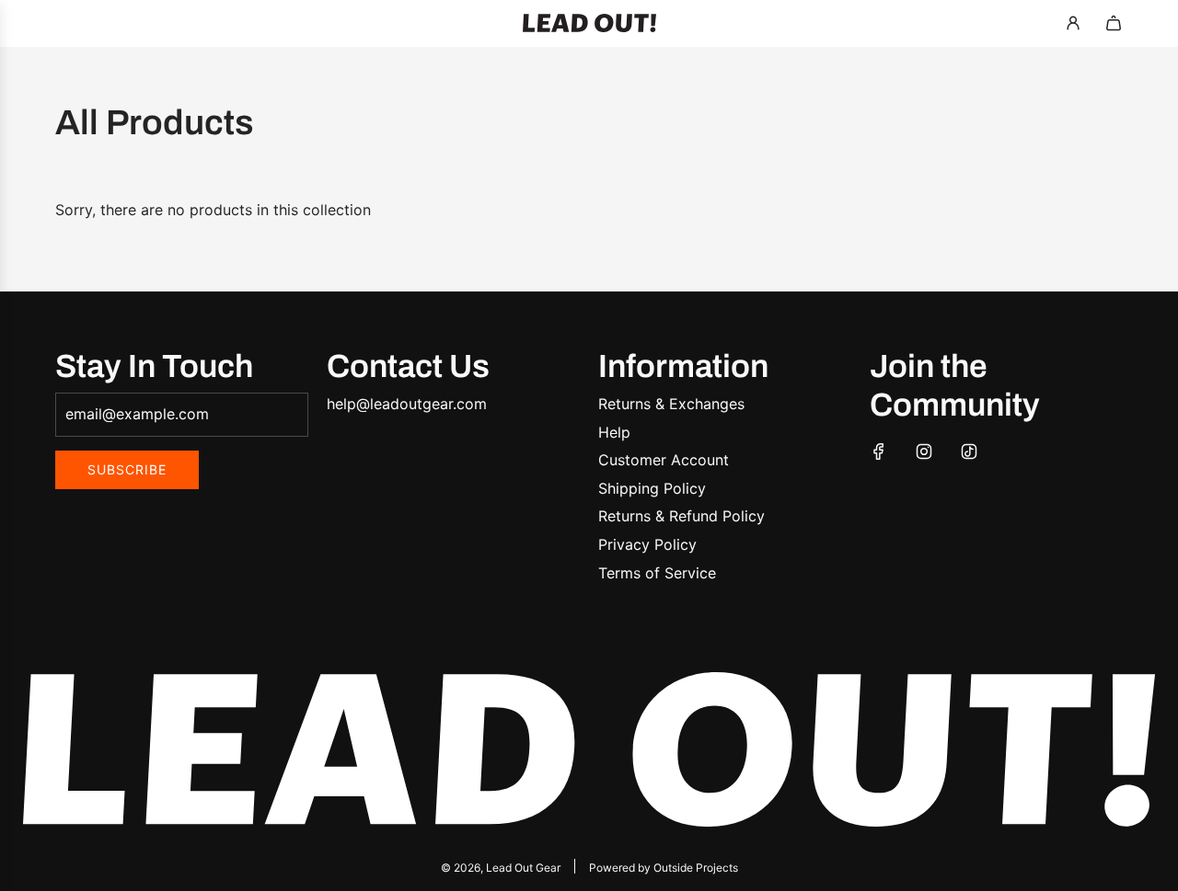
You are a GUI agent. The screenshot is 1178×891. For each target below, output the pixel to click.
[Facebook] (879, 451)
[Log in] (1073, 23)
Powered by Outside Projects (663, 867)
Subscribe (127, 469)
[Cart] (1113, 23)
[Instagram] (924, 451)
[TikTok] (969, 451)
